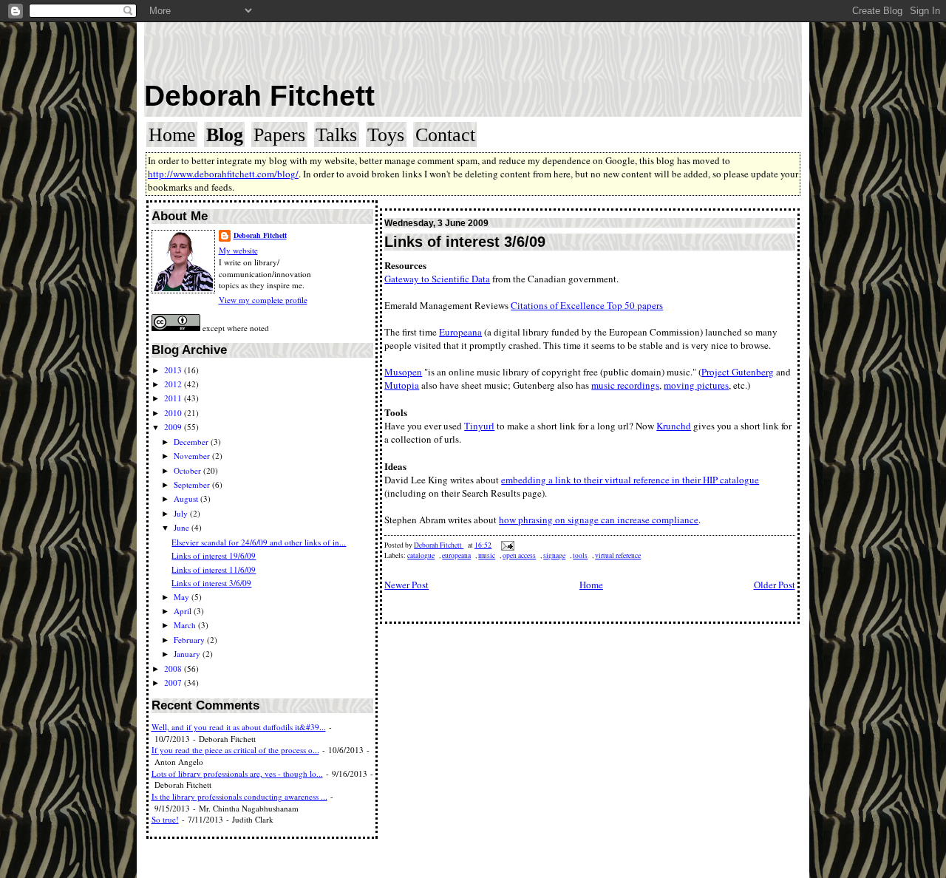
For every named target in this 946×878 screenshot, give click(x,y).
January (188, 653)
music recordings (625, 385)
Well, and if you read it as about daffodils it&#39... (239, 726)
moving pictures (696, 385)
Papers (279, 135)
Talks (336, 135)
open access (519, 555)
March (186, 624)
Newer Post (406, 584)
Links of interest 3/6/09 (211, 582)
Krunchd (673, 425)
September (193, 484)
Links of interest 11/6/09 (213, 569)
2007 (174, 682)
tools (580, 555)
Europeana (460, 331)
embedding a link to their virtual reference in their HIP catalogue (630, 479)
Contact (445, 135)
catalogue (421, 555)
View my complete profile (263, 299)
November (193, 455)
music (486, 555)
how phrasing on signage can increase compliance (598, 519)
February (190, 639)
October (188, 470)
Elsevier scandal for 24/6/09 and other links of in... (258, 542)
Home (172, 135)
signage (554, 555)
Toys (385, 135)
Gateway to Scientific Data (437, 278)
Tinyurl (479, 425)
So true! (165, 819)
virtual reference (618, 555)
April (184, 610)
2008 (174, 668)
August (187, 498)
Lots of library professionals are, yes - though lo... (237, 773)
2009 (174, 426)
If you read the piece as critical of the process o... (235, 749)
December (192, 441)
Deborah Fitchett (259, 96)
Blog (224, 135)
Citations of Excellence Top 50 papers (587, 305)
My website (238, 250)
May (182, 596)
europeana (456, 555)
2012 (174, 383)
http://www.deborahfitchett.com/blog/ (223, 173)
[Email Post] (506, 545)
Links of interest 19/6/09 (213, 555)
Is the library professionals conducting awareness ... (239, 796)
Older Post (774, 584)
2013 (174, 369)
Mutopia (401, 385)
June (182, 527)
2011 (174, 398)
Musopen (403, 371)
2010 (174, 412)
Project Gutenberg (737, 371)
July (182, 513)
